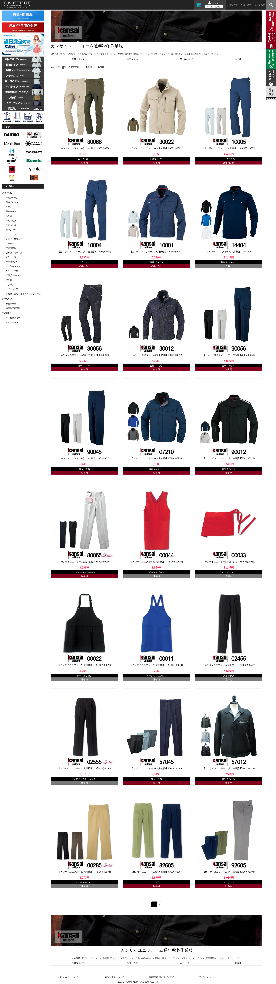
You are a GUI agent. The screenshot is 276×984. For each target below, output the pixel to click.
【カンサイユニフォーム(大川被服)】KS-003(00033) (228, 561)
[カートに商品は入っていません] (198, 6)
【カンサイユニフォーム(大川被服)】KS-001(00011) (156, 664)
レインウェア (12, 288)
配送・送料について (114, 977)
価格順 (88, 66)
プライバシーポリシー (208, 977)
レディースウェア (14, 238)
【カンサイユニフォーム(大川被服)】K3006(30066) (84, 148)
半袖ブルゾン (12, 197)
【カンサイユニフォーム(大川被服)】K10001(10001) (156, 251)
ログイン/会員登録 (214, 6)
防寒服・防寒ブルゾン (16, 252)
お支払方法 (232, 4)
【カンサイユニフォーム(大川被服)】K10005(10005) (228, 148)
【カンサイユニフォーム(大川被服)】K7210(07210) (157, 458)
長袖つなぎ (11, 224)
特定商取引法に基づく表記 (161, 977)
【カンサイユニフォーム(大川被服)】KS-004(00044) (156, 561)
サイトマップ (12, 322)
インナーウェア (13, 234)
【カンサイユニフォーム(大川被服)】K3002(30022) (157, 148)
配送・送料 (246, 4)
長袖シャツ (11, 211)
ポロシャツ (11, 229)
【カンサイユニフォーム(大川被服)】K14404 (228, 251)
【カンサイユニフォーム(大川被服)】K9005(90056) (229, 354)
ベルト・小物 (12, 270)
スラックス (132, 58)
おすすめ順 (74, 66)
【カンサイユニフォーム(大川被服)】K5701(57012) (229, 768)
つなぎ (9, 215)
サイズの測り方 (13, 317)
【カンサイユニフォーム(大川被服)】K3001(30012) (157, 354)
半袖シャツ (11, 206)
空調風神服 (11, 247)
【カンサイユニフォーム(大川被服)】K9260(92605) (229, 871)
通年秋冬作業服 (13, 307)
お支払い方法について (67, 977)
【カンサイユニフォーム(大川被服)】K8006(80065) (84, 561)
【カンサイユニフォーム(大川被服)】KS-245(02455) (228, 664)
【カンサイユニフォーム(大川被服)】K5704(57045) (157, 768)
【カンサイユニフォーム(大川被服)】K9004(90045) (84, 458)
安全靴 (9, 279)
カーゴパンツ (186, 58)
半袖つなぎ (11, 220)
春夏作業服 (11, 303)
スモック (10, 243)
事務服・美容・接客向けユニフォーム (23, 293)
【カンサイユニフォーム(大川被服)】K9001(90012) (229, 458)
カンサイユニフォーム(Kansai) (110, 53)
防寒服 (238, 58)
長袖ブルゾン (78, 58)
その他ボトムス (13, 266)
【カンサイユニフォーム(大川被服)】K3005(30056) (84, 354)
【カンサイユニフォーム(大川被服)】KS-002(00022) (84, 664)
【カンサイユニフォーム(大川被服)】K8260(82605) (157, 871)
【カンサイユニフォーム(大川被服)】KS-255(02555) (84, 768)
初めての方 (259, 4)
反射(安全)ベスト (14, 275)
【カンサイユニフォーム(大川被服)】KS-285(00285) (84, 871)
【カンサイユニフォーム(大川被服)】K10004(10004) (84, 251)
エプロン (10, 284)
